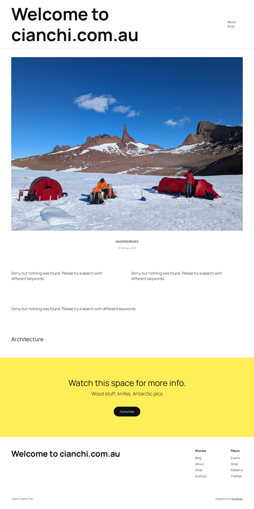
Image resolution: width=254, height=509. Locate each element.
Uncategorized (127, 241)
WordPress (237, 498)
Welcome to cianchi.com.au (75, 24)
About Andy (231, 24)
